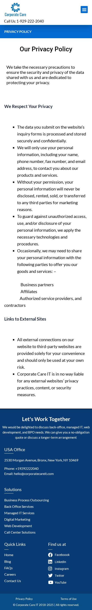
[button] (84, 9)
